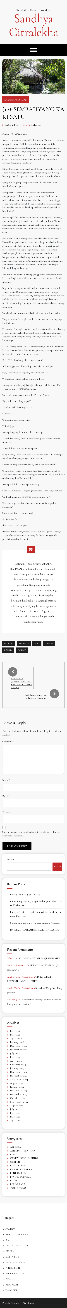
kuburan (49, 643)
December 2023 (18, 1090)
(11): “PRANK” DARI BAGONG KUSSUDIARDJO (21, 684)
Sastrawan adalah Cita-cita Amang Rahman (35, 922)
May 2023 (15, 1116)
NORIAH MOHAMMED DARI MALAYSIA (34, 929)
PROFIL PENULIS (20, 1176)
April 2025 (16, 1060)
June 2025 (15, 1057)
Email (6, 796)
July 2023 (15, 1109)
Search (10, 859)
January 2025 (17, 1068)
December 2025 (18, 1045)
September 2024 (19, 1079)
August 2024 (16, 1083)
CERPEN (15, 1161)
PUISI (13, 1180)
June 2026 (15, 1031)
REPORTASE (17, 1184)
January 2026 (17, 1042)
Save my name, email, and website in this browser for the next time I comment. (31, 833)
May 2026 (15, 1034)
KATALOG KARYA (21, 1169)
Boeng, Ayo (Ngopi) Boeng (25, 894)
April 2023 (16, 1120)
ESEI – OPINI (18, 1165)
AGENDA (15, 1147)
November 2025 (18, 1049)
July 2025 (15, 1053)
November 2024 (18, 1075)
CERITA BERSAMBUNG (24, 1158)
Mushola (8, 650)
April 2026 (16, 1038)
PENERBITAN (18, 1173)
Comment (8, 741)
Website (6, 811)
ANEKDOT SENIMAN (15, 99)
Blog (12, 1154)
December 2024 (18, 1072)
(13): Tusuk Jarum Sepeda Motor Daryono (36, 696)
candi (37, 643)
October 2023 (17, 1098)
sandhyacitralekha (11, 125)
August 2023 (16, 1105)
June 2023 (15, 1113)
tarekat (22, 650)
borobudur (24, 643)
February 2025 (18, 1064)
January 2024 (17, 1086)
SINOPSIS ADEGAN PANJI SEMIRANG (39, 958)
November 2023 (18, 1094)
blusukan (8, 643)
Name (6, 780)
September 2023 (19, 1101)
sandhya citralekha (33, 25)
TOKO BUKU (18, 1188)
